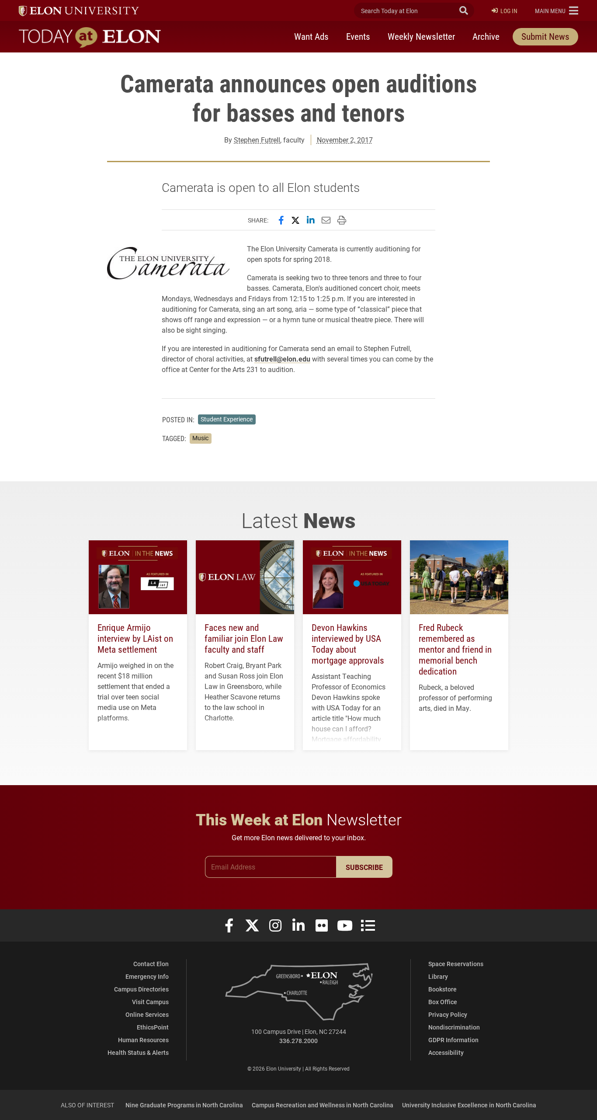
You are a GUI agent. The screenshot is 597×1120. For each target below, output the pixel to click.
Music (200, 438)
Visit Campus (150, 1002)
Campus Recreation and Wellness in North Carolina (322, 1105)
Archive (486, 36)
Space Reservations (455, 964)
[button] (556, 10)
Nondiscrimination (454, 1027)
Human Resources (143, 1040)
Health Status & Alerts (138, 1052)
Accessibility (446, 1052)
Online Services (147, 1014)
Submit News (545, 36)
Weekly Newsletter (421, 36)
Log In (508, 11)
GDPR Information (453, 1040)
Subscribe (364, 867)
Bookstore (442, 989)
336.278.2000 (298, 1041)
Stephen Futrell (257, 139)
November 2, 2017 (345, 139)
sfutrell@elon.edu (282, 358)
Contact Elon (151, 964)
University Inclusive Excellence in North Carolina (469, 1105)
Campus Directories (141, 989)
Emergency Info (147, 976)
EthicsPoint (153, 1027)
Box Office (442, 1002)
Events (358, 36)
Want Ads (311, 36)
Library (438, 976)
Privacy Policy (447, 1014)
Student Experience (227, 419)
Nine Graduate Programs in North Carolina (184, 1105)
